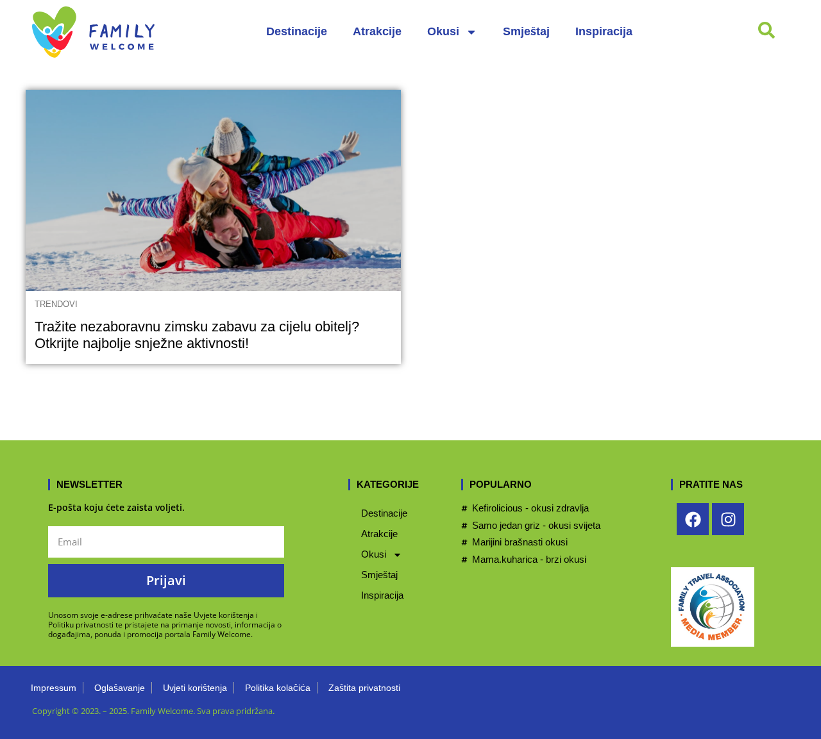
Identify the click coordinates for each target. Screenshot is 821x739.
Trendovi (56, 304)
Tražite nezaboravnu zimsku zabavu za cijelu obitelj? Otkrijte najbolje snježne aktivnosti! (197, 335)
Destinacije (296, 31)
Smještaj (526, 31)
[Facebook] (693, 519)
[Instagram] (728, 519)
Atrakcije (377, 31)
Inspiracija (603, 31)
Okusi (443, 31)
